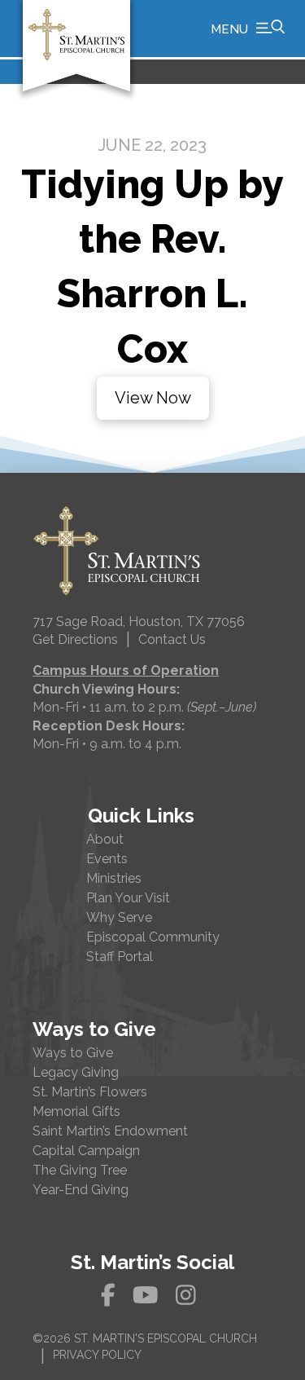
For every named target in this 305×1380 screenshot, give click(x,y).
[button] (248, 28)
